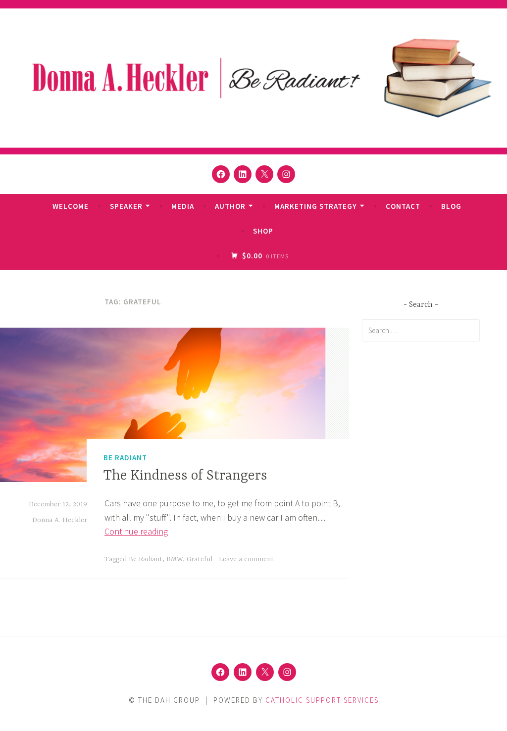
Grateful (199, 559)
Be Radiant (125, 457)
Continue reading (136, 531)
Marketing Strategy (315, 206)
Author (230, 206)
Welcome (70, 206)
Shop (263, 231)
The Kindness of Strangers (185, 476)
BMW (174, 559)
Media (182, 206)
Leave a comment (246, 559)
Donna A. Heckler (59, 520)
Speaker (126, 206)
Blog (451, 206)
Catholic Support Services (322, 700)
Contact (403, 206)
